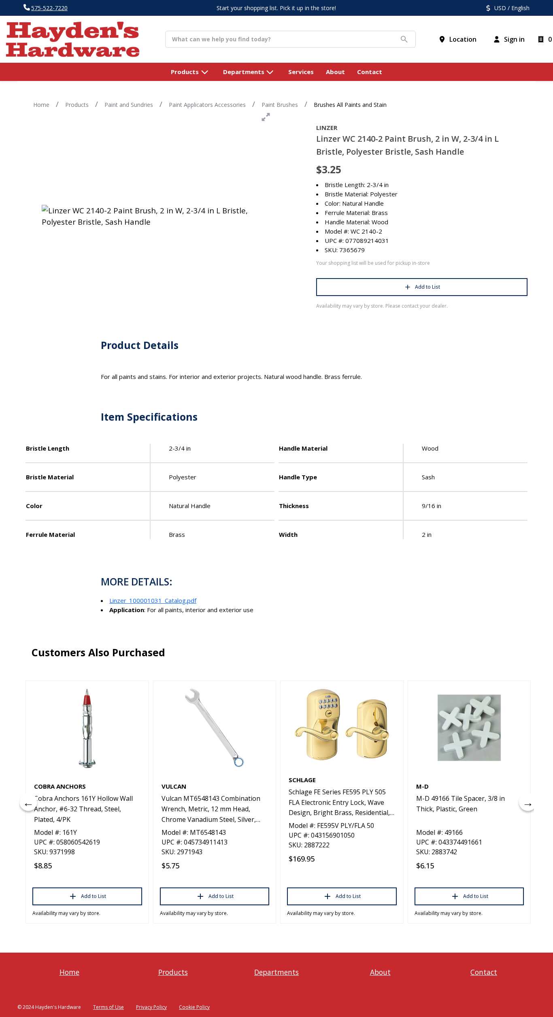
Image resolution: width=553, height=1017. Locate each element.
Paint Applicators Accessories (207, 105)
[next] (528, 802)
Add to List (427, 286)
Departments (276, 972)
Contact (483, 972)
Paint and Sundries (128, 105)
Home (41, 105)
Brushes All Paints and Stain (350, 105)
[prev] (28, 802)
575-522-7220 (49, 8)
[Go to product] (87, 727)
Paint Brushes (280, 105)
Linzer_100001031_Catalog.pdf (152, 600)
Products (77, 105)
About (380, 972)
